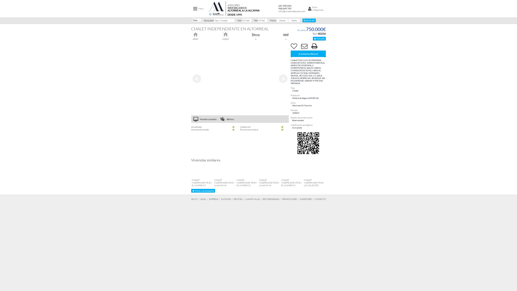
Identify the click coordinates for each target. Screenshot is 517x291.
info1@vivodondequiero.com (291, 11)
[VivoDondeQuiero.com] (216, 8)
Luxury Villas (252, 199)
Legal (203, 199)
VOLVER (320, 38)
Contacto (320, 199)
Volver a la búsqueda (204, 190)
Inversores (306, 199)
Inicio (194, 199)
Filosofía (226, 199)
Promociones (289, 199)
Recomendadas (271, 199)
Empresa (213, 199)
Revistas (238, 199)
